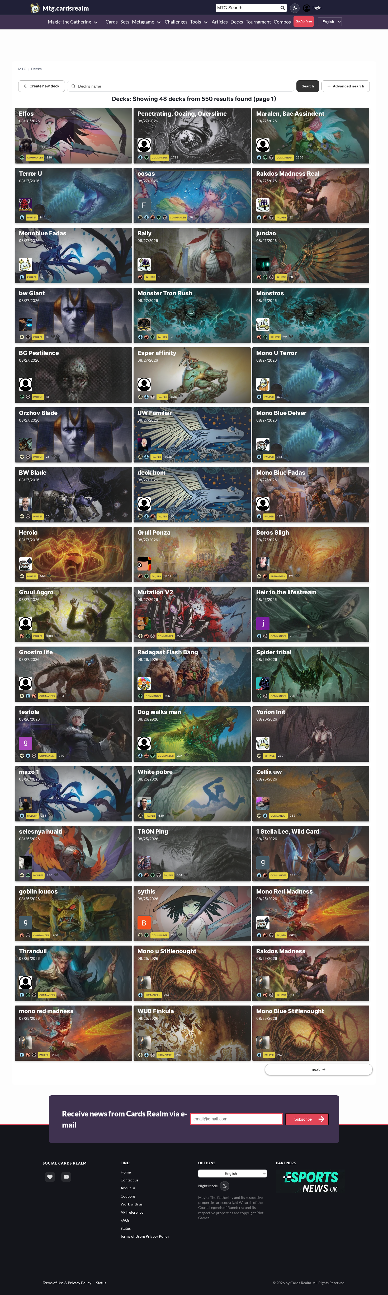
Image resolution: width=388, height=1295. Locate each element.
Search (308, 86)
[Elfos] (23, 157)
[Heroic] (23, 575)
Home (126, 1172)
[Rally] (141, 276)
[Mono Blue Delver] (260, 456)
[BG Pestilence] (26, 396)
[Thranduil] (29, 994)
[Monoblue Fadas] (23, 276)
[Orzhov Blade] (26, 456)
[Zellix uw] (263, 815)
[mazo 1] (23, 815)
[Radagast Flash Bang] (141, 695)
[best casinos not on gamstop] (311, 1181)
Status (126, 1228)
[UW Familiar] (144, 456)
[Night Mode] (295, 8)
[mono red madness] (29, 1054)
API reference (132, 1212)
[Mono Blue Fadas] (260, 515)
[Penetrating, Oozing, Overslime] (144, 157)
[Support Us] (50, 1177)
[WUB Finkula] (147, 1054)
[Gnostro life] (29, 695)
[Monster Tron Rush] (147, 336)
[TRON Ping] (150, 874)
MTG (22, 69)
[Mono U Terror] (260, 396)
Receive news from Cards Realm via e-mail (124, 1119)
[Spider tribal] (263, 695)
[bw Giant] (26, 336)
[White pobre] (141, 815)
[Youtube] (66, 1177)
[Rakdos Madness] (266, 994)
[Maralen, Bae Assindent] (266, 157)
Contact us (129, 1180)
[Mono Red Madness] (266, 934)
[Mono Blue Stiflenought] (260, 1054)
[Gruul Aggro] (26, 635)
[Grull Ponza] (144, 575)
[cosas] (153, 216)
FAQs (125, 1220)
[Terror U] (23, 216)
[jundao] (266, 276)
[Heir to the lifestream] (263, 635)
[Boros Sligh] (263, 575)
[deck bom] (147, 515)
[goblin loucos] (26, 934)
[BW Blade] (26, 515)
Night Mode (208, 1186)
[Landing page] (35, 8)
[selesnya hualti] (26, 874)
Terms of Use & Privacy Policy (145, 1236)
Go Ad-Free (304, 21)
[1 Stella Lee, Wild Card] (263, 874)
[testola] (29, 755)
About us (128, 1188)
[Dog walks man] (147, 755)
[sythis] (144, 934)
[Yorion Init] (260, 755)
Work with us (132, 1204)
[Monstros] (263, 336)
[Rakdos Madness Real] (266, 216)
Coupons (128, 1196)
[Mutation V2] (147, 635)
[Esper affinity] (147, 396)
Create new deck (44, 86)
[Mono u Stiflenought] (141, 994)
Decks (36, 69)
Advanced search (348, 86)
